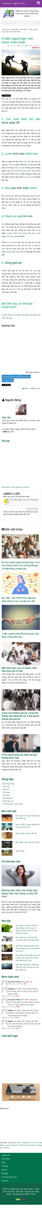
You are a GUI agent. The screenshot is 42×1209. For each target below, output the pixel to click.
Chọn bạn (14, 376)
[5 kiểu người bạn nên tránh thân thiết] (21, 62)
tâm (36, 105)
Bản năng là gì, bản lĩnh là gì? (27, 842)
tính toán (18, 153)
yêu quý (32, 271)
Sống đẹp (8, 779)
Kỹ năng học (8, 798)
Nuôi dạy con (8, 801)
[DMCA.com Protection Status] (21, 1199)
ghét (31, 274)
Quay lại (36, 388)
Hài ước (6, 789)
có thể (17, 289)
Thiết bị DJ (22, 1145)
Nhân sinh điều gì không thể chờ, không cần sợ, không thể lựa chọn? (28, 948)
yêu (28, 165)
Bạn (3, 99)
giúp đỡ (14, 122)
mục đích (27, 171)
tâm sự (31, 245)
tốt (22, 286)
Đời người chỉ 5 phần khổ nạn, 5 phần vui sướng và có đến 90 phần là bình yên (28, 957)
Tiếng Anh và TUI (29, 1142)
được (5, 122)
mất (3, 139)
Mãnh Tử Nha (30, 1194)
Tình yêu (6, 786)
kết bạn (28, 102)
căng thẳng (11, 252)
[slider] (36, 47)
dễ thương (21, 227)
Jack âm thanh (11, 1145)
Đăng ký (8, 3)
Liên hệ (4, 1181)
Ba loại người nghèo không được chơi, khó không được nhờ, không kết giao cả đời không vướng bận (21, 565)
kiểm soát (36, 233)
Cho (6, 227)
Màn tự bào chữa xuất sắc (26, 833)
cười (22, 245)
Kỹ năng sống (7, 380)
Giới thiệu (5, 1159)
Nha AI (27, 487)
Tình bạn (5, 376)
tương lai (17, 168)
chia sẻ (30, 177)
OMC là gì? (20, 851)
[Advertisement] (21, 349)
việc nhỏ (26, 161)
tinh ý (22, 283)
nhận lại (17, 174)
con (30, 216)
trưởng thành (12, 233)
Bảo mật (19, 1191)
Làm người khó (17, 487)
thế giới (37, 196)
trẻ (25, 216)
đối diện (28, 249)
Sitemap (5, 1173)
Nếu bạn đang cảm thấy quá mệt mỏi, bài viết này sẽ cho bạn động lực (27, 967)
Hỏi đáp (5, 1166)
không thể (26, 233)
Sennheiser (6, 487)
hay (3, 108)
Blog (3, 1162)
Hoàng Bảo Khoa (14, 1142)
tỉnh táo (12, 99)
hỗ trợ (27, 139)
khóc (15, 245)
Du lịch (4, 1170)
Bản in (27, 388)
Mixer (2, 1145)
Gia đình (6, 795)
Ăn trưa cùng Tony (9, 1177)
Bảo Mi (6, 417)
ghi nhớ (9, 165)
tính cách (13, 242)
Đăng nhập (20, 3)
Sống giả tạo (13, 262)
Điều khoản (28, 1189)
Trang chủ (6, 1155)
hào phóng (15, 171)
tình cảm (9, 236)
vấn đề (26, 202)
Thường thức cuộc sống (12, 804)
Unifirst (6, 1148)
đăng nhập (14, 496)
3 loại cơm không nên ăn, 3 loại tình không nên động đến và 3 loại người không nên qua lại (20, 716)
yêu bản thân (20, 188)
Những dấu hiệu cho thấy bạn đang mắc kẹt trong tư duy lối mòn (20, 893)
